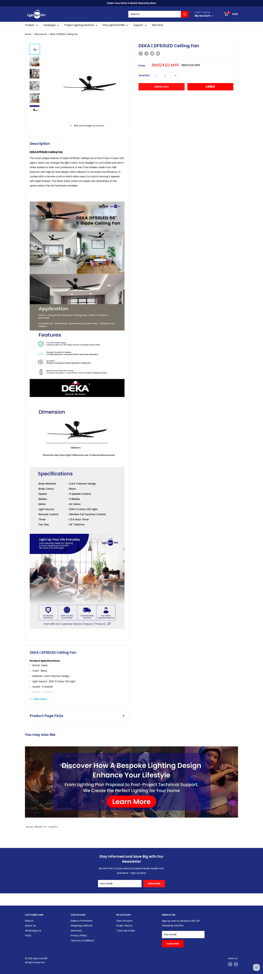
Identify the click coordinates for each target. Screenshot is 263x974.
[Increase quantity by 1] (175, 75)
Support (138, 25)
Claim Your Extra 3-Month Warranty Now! (131, 3)
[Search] (185, 14)
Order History (124, 925)
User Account (124, 920)
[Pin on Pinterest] (146, 53)
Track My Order (125, 930)
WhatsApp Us (33, 930)
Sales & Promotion (82, 920)
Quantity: (144, 75)
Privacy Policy (79, 935)
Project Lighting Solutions (79, 25)
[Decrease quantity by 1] (155, 75)
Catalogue (49, 25)
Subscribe (154, 883)
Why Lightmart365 (114, 25)
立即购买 (210, 86)
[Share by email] (158, 53)
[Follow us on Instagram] (236, 964)
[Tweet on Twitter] (152, 53)
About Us (30, 925)
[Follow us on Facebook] (230, 964)
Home (28, 34)
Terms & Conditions (82, 940)
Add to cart (161, 86)
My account (203, 16)
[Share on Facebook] (141, 53)
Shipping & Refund (81, 925)
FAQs (28, 935)
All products (40, 34)
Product (30, 25)
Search (29, 920)
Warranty (157, 25)
